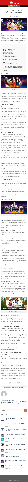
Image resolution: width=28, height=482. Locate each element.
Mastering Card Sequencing (10, 50)
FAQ (4, 62)
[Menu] (2, 2)
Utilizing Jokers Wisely (9, 53)
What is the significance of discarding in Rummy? (15, 66)
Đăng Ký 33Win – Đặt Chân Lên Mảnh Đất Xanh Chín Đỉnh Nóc (15, 429)
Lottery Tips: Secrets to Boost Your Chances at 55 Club (16, 439)
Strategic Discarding (9, 52)
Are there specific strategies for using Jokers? (15, 67)
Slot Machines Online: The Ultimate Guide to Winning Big (15, 466)
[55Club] (14, 2)
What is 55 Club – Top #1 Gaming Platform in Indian (15, 445)
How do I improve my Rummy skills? (13, 65)
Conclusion (5, 70)
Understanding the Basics (10, 49)
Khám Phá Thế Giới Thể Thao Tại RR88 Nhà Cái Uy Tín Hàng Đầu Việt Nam (15, 424)
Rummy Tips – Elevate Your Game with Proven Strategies (15, 450)
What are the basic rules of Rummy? (13, 63)
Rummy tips (5, 47)
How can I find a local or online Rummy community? (16, 68)
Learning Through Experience (11, 59)
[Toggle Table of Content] (23, 46)
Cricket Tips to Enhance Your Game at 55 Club (15, 434)
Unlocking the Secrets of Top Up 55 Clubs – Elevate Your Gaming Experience (7, 402)
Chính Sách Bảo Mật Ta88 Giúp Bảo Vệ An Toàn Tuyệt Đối (15, 419)
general (14, 9)
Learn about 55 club (7, 55)
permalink (22, 387)
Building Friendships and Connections (12, 60)
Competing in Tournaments (10, 58)
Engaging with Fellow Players (10, 56)
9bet (14, 477)
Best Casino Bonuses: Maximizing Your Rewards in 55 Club (15, 461)
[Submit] (25, 410)
